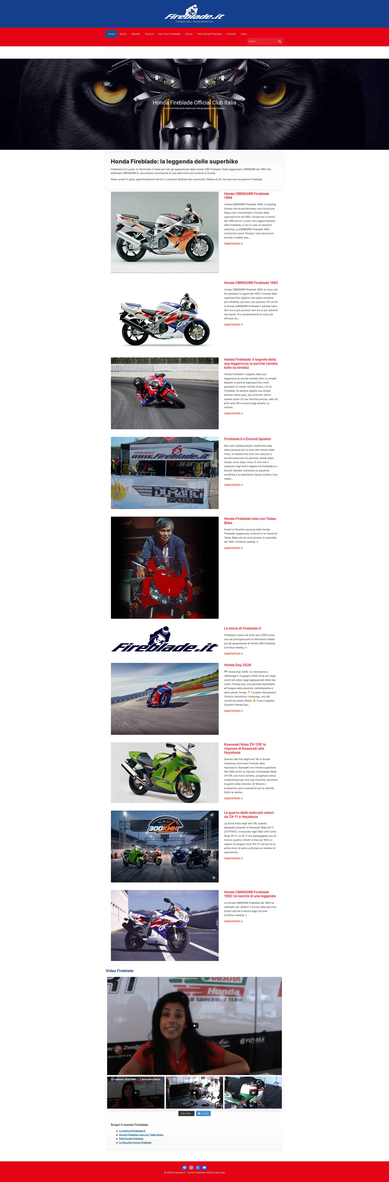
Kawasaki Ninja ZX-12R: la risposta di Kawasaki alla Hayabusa (245, 748)
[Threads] (197, 1167)
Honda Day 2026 (237, 665)
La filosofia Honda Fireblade (135, 1142)
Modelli (135, 33)
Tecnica (149, 33)
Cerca (279, 41)
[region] (194, 104)
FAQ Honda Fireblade (209, 33)
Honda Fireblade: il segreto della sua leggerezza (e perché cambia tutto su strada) (251, 363)
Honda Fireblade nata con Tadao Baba (250, 521)
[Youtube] (204, 1167)
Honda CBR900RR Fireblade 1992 (251, 283)
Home (111, 33)
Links (244, 33)
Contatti (231, 33)
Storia (123, 33)
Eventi (188, 33)
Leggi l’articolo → (233, 243)
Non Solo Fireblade (169, 33)
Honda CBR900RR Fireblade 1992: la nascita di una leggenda (250, 894)
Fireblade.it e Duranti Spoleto (247, 439)
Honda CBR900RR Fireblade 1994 (246, 196)
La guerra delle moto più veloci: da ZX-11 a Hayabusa (249, 814)
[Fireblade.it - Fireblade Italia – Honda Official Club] (194, 11)
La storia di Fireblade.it (242, 628)
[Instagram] (191, 1167)
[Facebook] (184, 1167)
